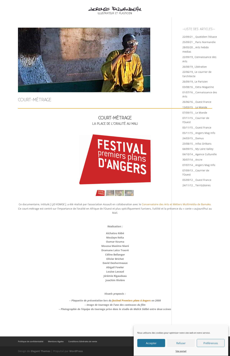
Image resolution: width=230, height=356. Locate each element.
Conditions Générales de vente (82, 341)
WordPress (76, 351)
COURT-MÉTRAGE (34, 100)
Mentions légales (56, 341)
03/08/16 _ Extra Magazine (198, 87)
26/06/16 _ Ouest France (196, 102)
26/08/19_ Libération (194, 66)
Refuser (181, 343)
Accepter (151, 343)
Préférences (210, 343)
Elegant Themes (40, 351)
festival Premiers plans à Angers (131, 300)
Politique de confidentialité (30, 341)
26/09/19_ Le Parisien (195, 81)
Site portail (181, 351)
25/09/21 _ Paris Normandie (199, 42)
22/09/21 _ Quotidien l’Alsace (199, 36)
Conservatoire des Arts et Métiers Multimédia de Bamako (176, 204)
